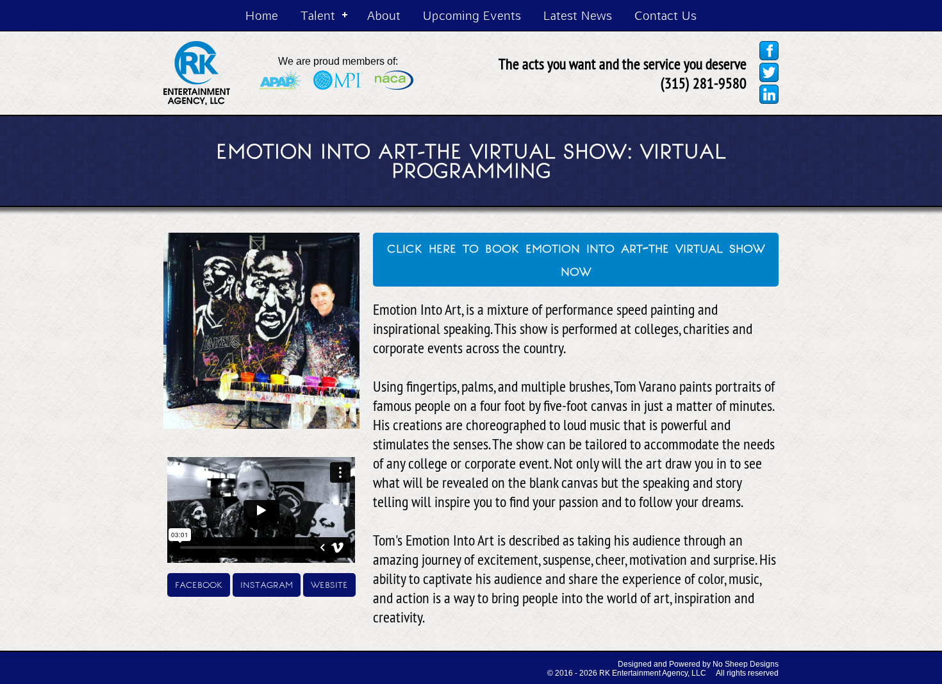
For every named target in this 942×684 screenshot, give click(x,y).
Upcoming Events (472, 15)
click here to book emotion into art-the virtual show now (576, 258)
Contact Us (665, 15)
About (384, 15)
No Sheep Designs (746, 664)
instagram (266, 584)
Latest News (577, 15)
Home (261, 15)
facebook (198, 584)
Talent (318, 15)
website (329, 584)
